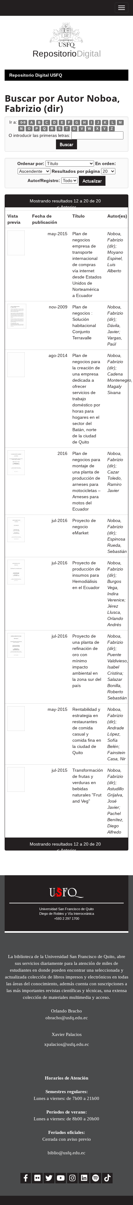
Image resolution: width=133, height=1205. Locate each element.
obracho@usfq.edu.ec (66, 1017)
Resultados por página (76, 171)
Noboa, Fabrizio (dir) (115, 239)
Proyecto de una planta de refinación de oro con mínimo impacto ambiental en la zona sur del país (86, 661)
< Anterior (66, 207)
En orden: (105, 163)
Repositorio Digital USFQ (35, 75)
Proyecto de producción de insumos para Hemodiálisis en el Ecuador (86, 575)
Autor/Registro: (44, 180)
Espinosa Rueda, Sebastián (117, 545)
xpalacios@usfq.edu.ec (66, 1044)
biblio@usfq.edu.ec (66, 1152)
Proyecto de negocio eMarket (84, 526)
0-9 (22, 122)
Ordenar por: (30, 163)
